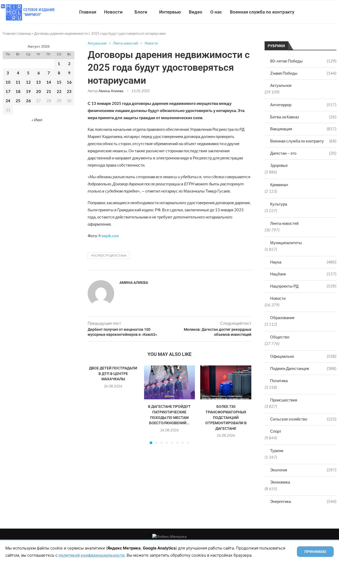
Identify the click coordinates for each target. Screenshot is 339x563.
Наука (303, 262)
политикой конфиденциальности (91, 555)
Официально (303, 356)
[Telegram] (322, 12)
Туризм (276, 450)
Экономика (280, 482)
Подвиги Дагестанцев (303, 368)
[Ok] (328, 12)
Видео (195, 12)
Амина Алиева (111, 90)
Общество (279, 336)
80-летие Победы (303, 61)
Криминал (279, 184)
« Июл (37, 119)
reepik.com (109, 235)
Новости (113, 12)
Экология (303, 469)
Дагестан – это (303, 153)
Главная (87, 12)
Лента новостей (284, 223)
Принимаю (315, 551)
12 (28, 82)
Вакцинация (303, 128)
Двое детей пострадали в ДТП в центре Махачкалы (113, 373)
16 (69, 82)
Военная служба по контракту (262, 12)
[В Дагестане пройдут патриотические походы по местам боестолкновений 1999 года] (169, 382)
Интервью (170, 12)
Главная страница (17, 33)
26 (28, 100)
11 (18, 82)
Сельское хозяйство (303, 419)
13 (38, 82)
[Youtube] (311, 12)
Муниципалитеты (286, 242)
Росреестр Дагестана (108, 255)
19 (28, 91)
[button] (94, 404)
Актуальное (281, 85)
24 (8, 100)
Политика (279, 380)
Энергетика (303, 501)
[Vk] (317, 12)
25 (18, 100)
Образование (282, 317)
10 (8, 82)
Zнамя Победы (303, 73)
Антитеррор (303, 104)
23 (69, 91)
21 (48, 91)
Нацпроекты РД (303, 286)
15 (59, 82)
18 (18, 91)
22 (59, 91)
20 (38, 91)
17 (8, 91)
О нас (216, 12)
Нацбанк (303, 273)
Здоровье (279, 165)
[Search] (336, 12)
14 (48, 82)
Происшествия (283, 399)
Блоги (141, 12)
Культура (278, 204)
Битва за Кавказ (303, 116)
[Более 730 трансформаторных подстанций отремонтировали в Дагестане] (225, 382)
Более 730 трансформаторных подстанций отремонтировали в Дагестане (226, 417)
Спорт (275, 431)
